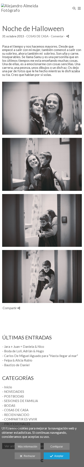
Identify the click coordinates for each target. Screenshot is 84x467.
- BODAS (8, 405)
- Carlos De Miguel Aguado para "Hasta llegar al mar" (40, 356)
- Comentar (56, 36)
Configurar (56, 446)
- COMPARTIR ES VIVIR (19, 419)
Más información (27, 446)
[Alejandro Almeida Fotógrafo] (21, 8)
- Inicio (7, 387)
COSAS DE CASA (37, 36)
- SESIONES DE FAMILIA (20, 401)
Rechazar (28, 456)
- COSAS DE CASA (15, 410)
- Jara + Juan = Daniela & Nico (23, 346)
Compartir (10, 308)
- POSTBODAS (13, 396)
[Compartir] (67, 36)
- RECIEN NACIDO (15, 415)
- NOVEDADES (13, 391)
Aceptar (58, 456)
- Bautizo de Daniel (16, 365)
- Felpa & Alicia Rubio (17, 360)
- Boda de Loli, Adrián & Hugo (23, 351)
